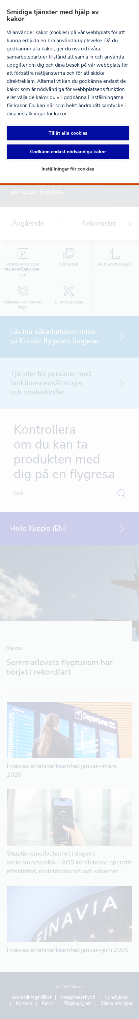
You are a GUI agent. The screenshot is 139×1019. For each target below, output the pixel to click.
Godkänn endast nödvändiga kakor (68, 152)
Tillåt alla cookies (68, 133)
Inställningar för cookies (67, 169)
